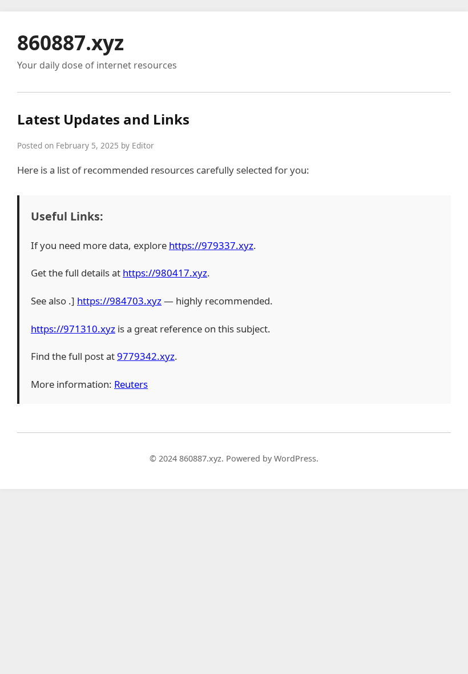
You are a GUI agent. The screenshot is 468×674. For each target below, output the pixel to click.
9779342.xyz (146, 356)
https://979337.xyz (211, 245)
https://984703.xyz (119, 300)
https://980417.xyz (165, 272)
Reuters (131, 384)
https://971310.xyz (73, 328)
